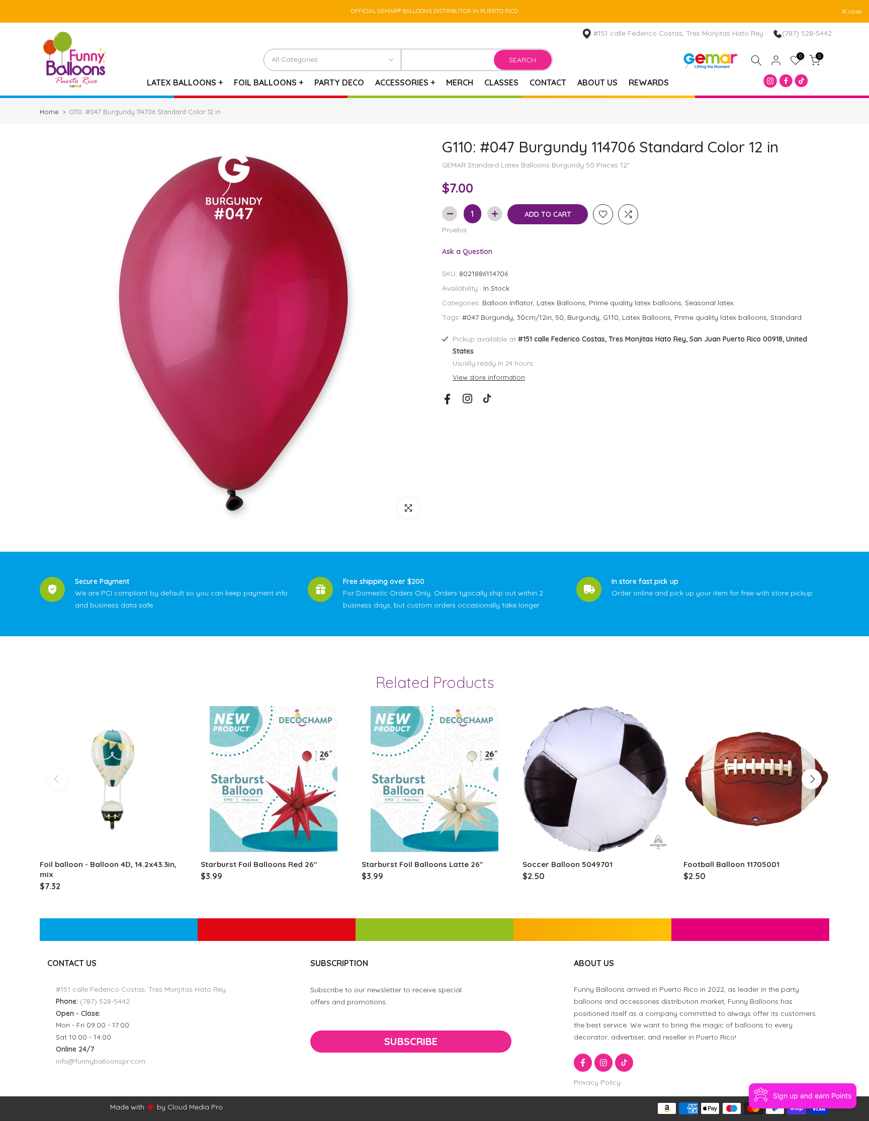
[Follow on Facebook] (447, 399)
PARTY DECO (339, 82)
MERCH (459, 82)
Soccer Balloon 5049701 (568, 864)
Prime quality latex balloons (635, 302)
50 (559, 317)
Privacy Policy (597, 1082)
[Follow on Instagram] (467, 398)
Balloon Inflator (507, 302)
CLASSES (501, 82)
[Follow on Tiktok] (487, 398)
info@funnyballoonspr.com (100, 1061)
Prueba (454, 229)
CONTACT (548, 82)
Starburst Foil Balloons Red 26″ (259, 864)
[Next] (812, 779)
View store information (489, 378)
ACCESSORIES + (405, 82)
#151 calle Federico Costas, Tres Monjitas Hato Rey (141, 989)
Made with (127, 1106)
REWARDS (649, 82)
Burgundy (583, 317)
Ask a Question (467, 251)
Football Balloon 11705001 (731, 864)
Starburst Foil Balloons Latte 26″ (422, 864)
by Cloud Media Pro (190, 1106)
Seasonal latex (709, 302)
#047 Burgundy (487, 317)
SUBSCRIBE (411, 1041)
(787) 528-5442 (807, 33)
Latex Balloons (561, 302)
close (19, 12)
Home (49, 112)
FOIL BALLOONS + (268, 82)
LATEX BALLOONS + (185, 82)
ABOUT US (597, 82)
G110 (611, 317)
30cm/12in (534, 317)
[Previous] (57, 779)
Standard (786, 317)
